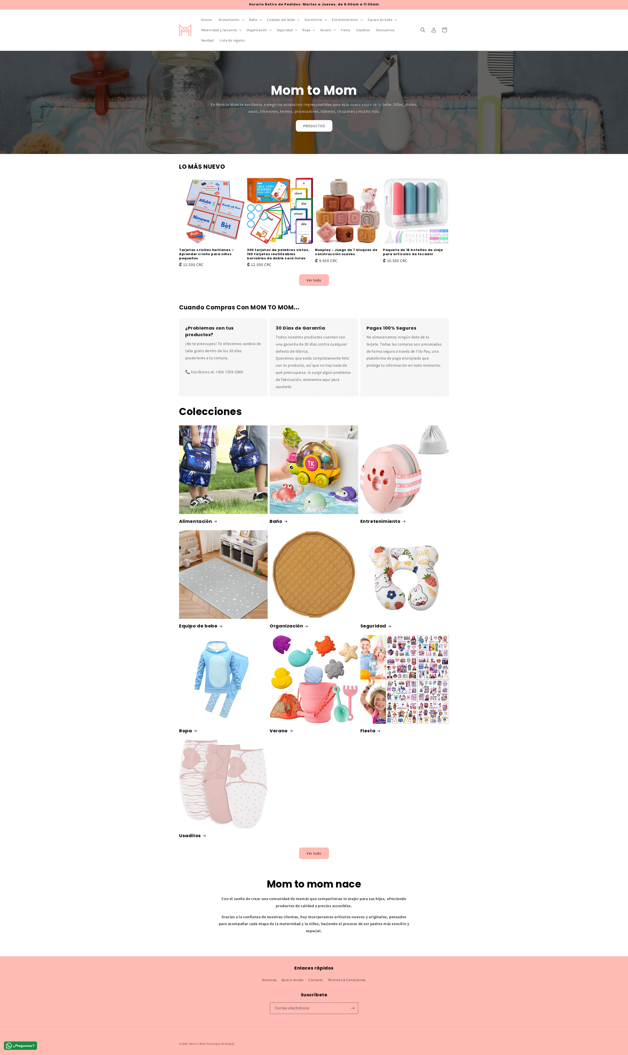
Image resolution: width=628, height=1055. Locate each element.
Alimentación (195, 521)
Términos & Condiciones (347, 980)
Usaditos (190, 835)
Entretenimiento (380, 521)
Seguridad (373, 626)
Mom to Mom (197, 1043)
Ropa (185, 731)
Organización (286, 626)
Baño (276, 521)
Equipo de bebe (198, 626)
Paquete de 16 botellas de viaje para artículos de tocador (413, 252)
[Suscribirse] (352, 1008)
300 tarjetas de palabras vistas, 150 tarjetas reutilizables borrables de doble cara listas (278, 254)
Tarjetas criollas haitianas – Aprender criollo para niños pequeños (206, 254)
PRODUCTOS (314, 126)
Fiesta (368, 731)
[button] (231, 19)
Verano (279, 731)
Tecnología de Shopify (220, 1043)
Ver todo (314, 280)
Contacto (315, 980)
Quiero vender (292, 980)
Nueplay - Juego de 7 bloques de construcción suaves (346, 252)
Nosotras (269, 980)
